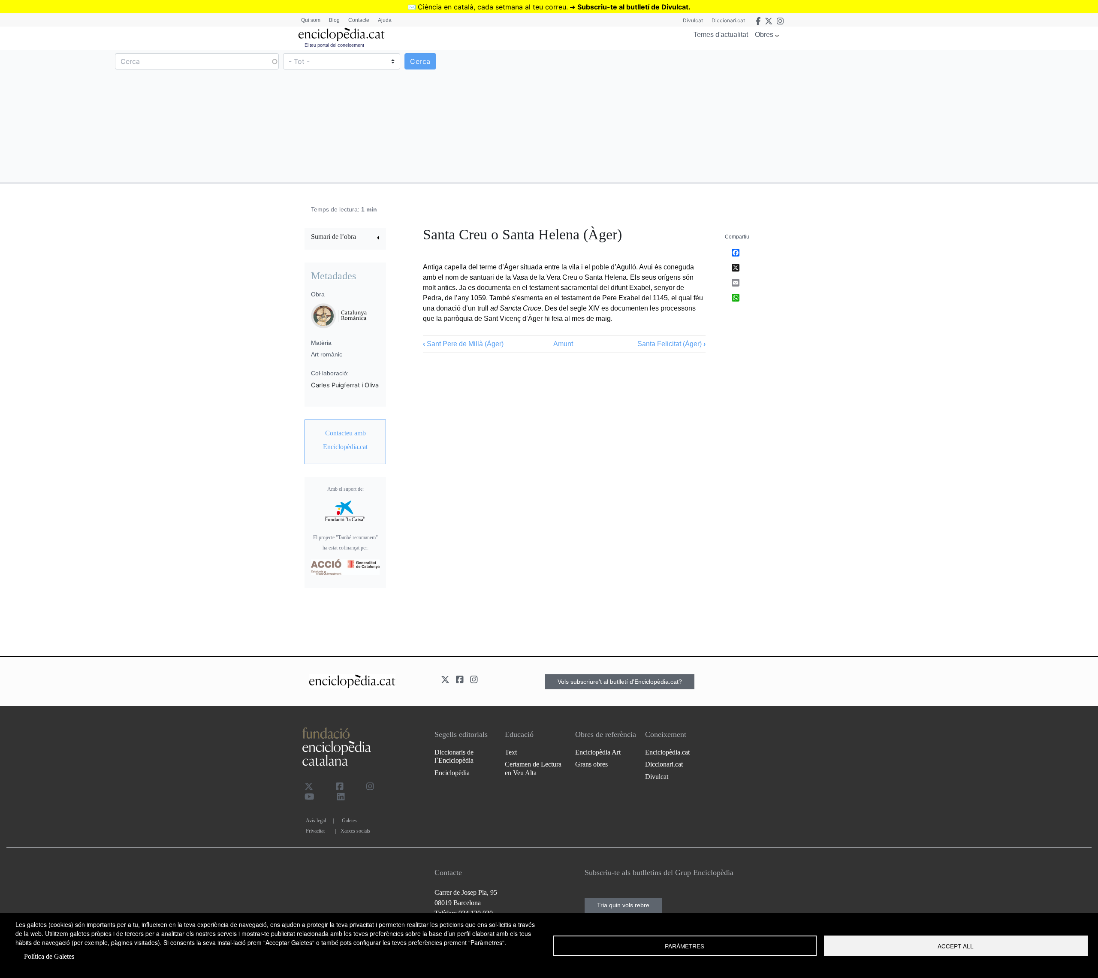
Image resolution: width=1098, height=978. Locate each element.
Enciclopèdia (452, 772)
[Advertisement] (822, 115)
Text (511, 752)
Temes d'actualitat (721, 34)
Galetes (349, 821)
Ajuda (385, 20)
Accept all (956, 946)
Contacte (358, 20)
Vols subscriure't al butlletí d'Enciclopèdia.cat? (620, 681)
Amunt (563, 343)
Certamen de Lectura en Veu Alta (533, 768)
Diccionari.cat (728, 20)
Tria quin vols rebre (623, 905)
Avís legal (316, 821)
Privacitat (315, 831)
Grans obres (591, 764)
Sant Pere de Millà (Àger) (463, 343)
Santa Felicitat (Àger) (671, 343)
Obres (764, 34)
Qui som (310, 20)
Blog (334, 20)
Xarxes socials (355, 831)
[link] (345, 238)
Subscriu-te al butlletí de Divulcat (632, 7)
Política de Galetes (49, 956)
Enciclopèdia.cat (667, 752)
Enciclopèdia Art (598, 752)
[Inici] (341, 34)
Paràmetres (684, 946)
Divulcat (693, 20)
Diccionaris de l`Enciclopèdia (454, 756)
